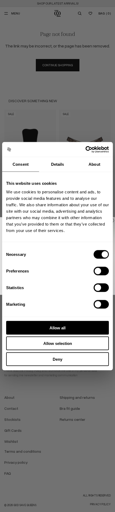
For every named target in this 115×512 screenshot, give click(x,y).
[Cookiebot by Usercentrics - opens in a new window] (85, 149)
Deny (57, 359)
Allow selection (57, 343)
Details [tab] (57, 164)
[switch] (101, 271)
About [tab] (94, 164)
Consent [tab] (21, 164)
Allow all (57, 327)
